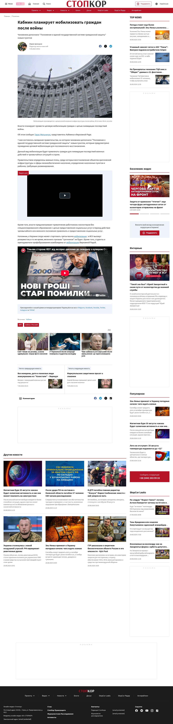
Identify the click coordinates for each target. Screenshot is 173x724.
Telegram (81, 307)
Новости (63, 10)
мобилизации (80, 236)
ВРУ (20, 325)
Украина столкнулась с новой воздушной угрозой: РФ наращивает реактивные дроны (21, 548)
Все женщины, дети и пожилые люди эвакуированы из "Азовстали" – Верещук (38, 375)
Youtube (96, 307)
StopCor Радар (119, 10)
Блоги (78, 10)
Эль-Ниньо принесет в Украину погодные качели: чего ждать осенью (64, 547)
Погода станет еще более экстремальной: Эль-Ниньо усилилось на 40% (149, 27)
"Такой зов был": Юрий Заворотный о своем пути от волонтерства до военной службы (149, 287)
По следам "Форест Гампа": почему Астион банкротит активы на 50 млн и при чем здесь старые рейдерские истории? (148, 504)
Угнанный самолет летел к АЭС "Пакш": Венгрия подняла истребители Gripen (149, 48)
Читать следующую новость (79, 368)
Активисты (51, 717)
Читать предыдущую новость (30, 368)
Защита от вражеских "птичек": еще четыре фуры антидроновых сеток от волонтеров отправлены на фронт (148, 204)
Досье (89, 10)
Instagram (24, 310)
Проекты (35, 10)
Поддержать (145, 4)
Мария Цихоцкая (35, 44)
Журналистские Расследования (60, 714)
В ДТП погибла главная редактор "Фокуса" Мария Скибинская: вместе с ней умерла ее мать (106, 493)
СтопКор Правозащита (56, 710)
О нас (49, 707)
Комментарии (29, 398)
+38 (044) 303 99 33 (149, 478)
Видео (49, 10)
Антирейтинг (136, 10)
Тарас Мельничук (42, 134)
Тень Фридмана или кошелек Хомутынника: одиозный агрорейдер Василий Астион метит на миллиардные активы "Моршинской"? (149, 526)
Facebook (88, 307)
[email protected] (25, 719)
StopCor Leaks (103, 10)
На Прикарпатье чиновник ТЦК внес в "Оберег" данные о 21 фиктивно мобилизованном (148, 72)
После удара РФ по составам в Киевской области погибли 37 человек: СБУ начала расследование (65, 493)
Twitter (102, 307)
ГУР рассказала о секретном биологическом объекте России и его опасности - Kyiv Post (106, 548)
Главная (7, 16)
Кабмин (29, 319)
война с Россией (31, 325)
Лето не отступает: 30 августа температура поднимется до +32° (146, 447)
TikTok (31, 310)
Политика (15, 16)
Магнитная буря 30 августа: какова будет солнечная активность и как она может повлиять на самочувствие (22, 493)
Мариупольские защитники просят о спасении (85, 375)
